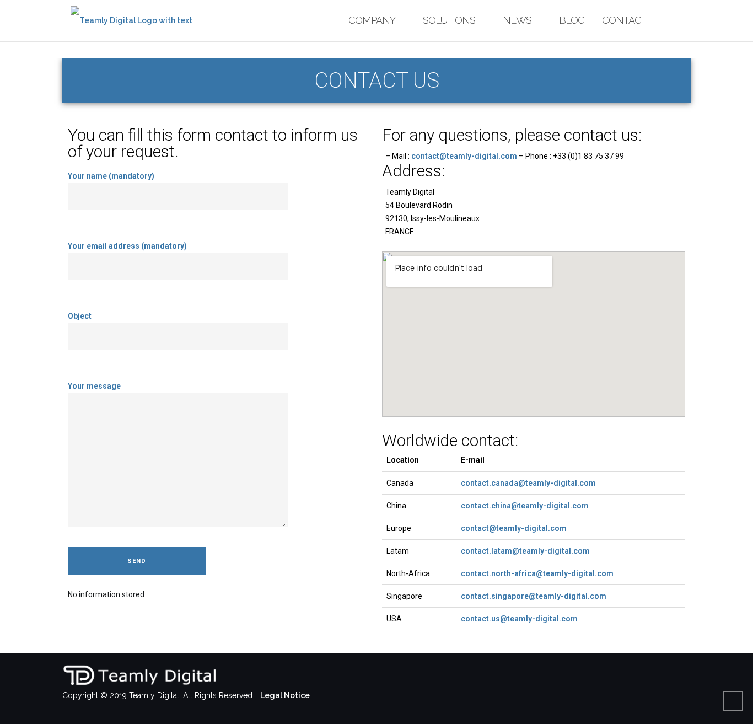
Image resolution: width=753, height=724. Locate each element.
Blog (571, 20)
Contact (624, 20)
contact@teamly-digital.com (464, 156)
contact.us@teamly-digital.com (519, 618)
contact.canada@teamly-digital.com (528, 483)
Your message (94, 386)
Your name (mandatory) (111, 175)
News (517, 20)
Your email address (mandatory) (127, 246)
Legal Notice (285, 695)
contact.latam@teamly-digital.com (525, 550)
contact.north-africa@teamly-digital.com (537, 573)
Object (80, 316)
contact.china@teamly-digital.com (525, 505)
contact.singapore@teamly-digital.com (533, 596)
